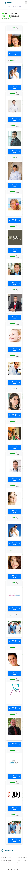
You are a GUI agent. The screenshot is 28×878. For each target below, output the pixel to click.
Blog (6, 857)
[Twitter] (9, 869)
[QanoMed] (10, 2)
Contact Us (24, 857)
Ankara (5, 18)
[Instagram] (18, 869)
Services (11, 857)
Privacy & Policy (22, 860)
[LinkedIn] (15, 869)
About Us (17, 857)
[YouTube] (12, 869)
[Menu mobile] (26, 2)
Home (2, 857)
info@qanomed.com (15, 862)
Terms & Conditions (6, 860)
